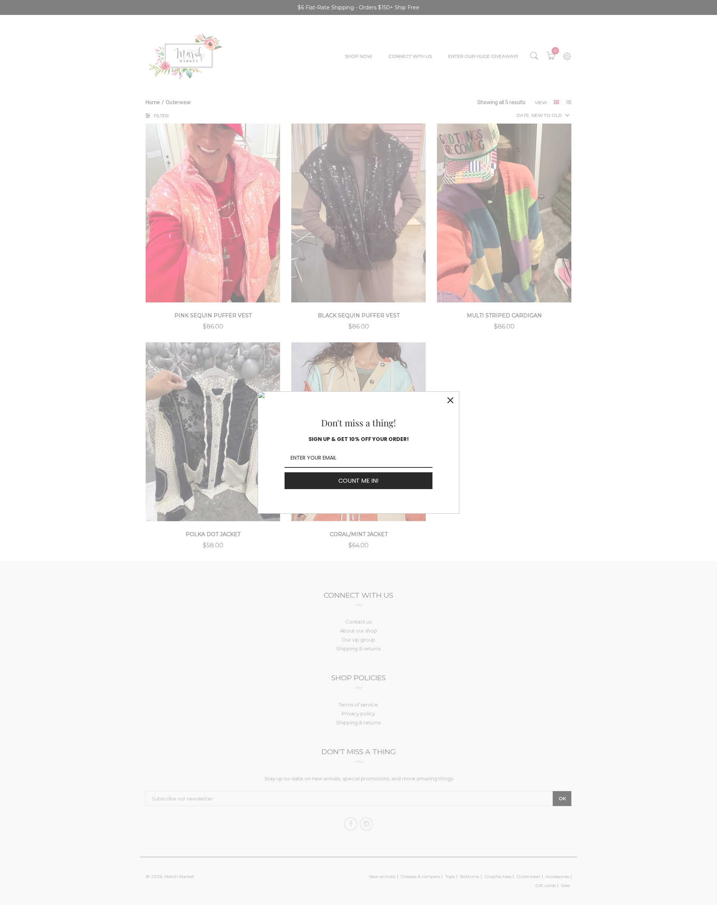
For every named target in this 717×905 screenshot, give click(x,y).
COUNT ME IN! (358, 480)
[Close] (450, 400)
